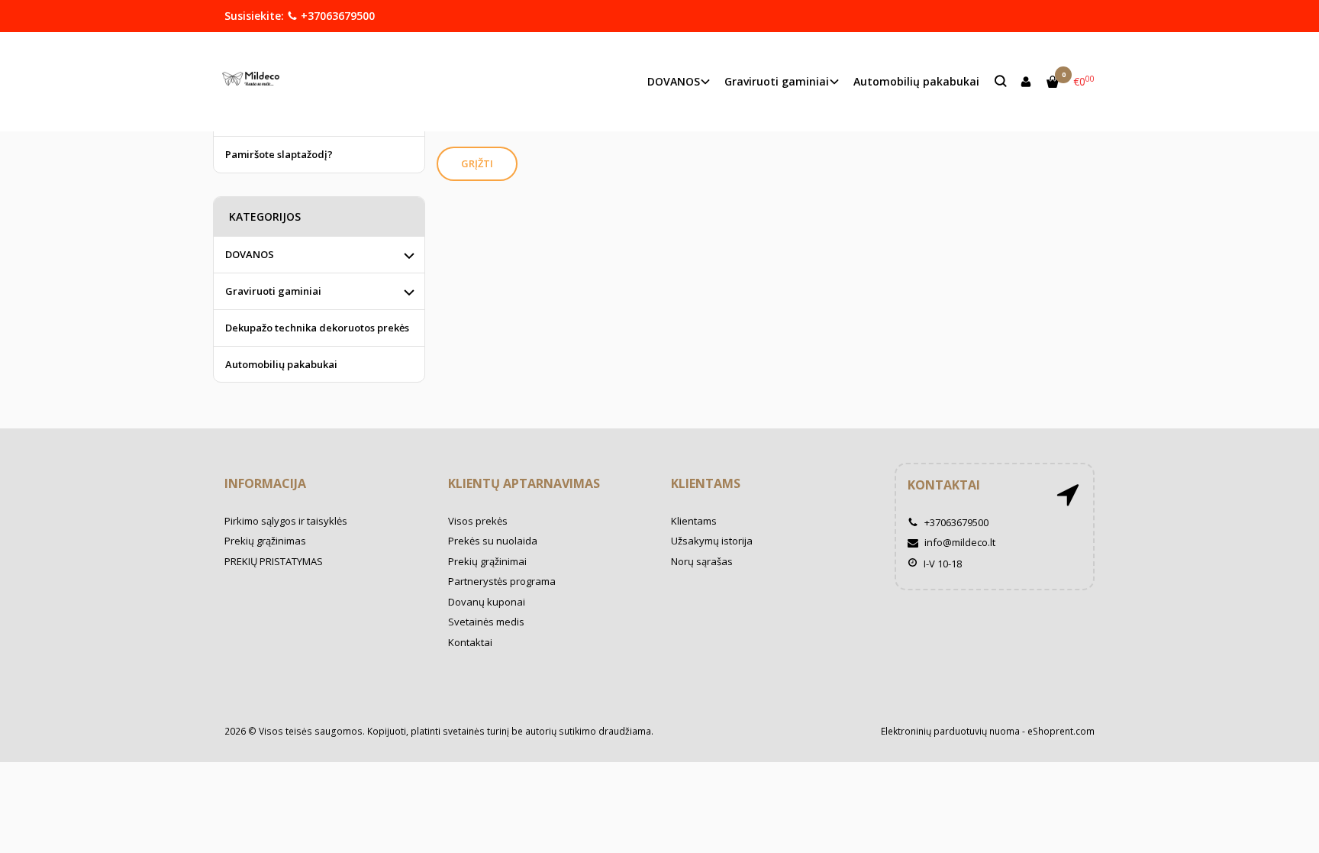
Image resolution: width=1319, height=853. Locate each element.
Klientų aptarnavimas (524, 483)
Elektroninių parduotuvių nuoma (950, 731)
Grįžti (477, 163)
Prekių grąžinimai (487, 561)
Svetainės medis (486, 621)
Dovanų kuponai (486, 602)
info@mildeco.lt (958, 542)
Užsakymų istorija (712, 541)
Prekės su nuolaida (492, 541)
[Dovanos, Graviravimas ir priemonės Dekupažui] (254, 81)
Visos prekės (478, 521)
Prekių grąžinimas (265, 541)
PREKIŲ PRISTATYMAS (273, 561)
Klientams (705, 483)
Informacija (265, 483)
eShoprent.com (1061, 731)
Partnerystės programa (502, 581)
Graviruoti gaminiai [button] (776, 81)
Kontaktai (470, 642)
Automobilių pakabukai (916, 81)
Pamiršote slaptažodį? (279, 154)
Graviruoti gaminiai (273, 291)
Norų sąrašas (702, 561)
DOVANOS (249, 254)
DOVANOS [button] (673, 81)
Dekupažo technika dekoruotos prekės (317, 327)
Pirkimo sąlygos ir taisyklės (285, 521)
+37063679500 (336, 15)
